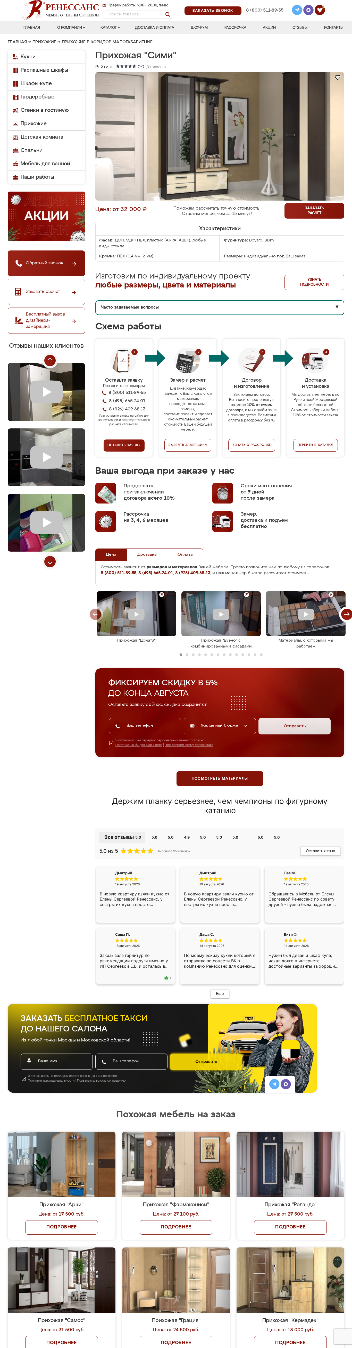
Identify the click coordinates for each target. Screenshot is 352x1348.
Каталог (108, 28)
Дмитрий (207, 873)
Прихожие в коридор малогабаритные (107, 42)
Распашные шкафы (44, 70)
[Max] (308, 11)
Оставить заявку (124, 445)
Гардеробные (37, 97)
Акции (269, 28)
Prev (50, 360)
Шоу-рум (199, 28)
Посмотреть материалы (220, 778)
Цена (111, 555)
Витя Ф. (290, 938)
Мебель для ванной (45, 163)
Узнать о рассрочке (251, 445)
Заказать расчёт (314, 210)
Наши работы (37, 177)
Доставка (147, 555)
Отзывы (299, 28)
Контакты (333, 28)
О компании (69, 28)
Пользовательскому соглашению (189, 745)
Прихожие (44, 42)
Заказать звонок (212, 11)
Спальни (32, 150)
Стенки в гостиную (45, 110)
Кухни (28, 56)
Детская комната (42, 137)
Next (50, 561)
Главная (31, 28)
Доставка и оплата (154, 28)
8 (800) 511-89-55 (264, 10)
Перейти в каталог (316, 445)
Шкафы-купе (36, 83)
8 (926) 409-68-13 (264, 17)
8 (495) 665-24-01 (264, 4)
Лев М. (290, 873)
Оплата (185, 555)
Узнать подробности (314, 282)
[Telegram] (297, 11)
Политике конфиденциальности (138, 745)
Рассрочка (235, 28)
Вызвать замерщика (188, 445)
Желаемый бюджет (221, 726)
